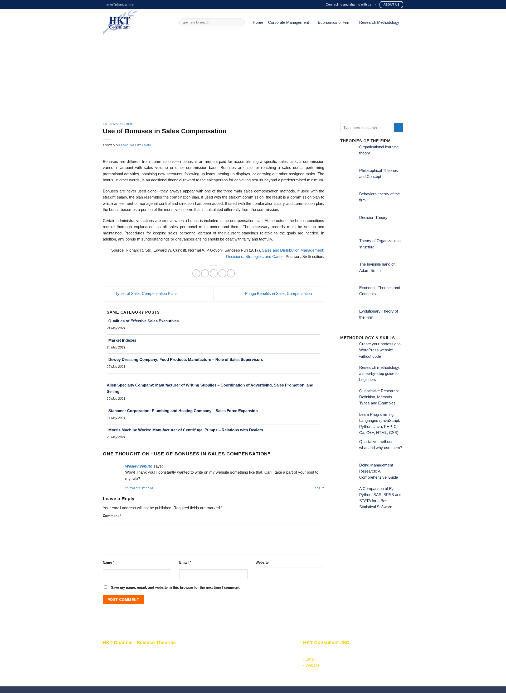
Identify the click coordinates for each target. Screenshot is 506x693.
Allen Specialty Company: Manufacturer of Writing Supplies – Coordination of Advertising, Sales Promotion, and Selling (210, 388)
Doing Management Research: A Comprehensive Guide (378, 471)
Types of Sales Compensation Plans (146, 293)
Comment (112, 516)
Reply (319, 488)
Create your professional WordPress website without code (380, 350)
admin (146, 145)
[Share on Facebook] (196, 273)
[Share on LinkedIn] (231, 273)
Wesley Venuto (138, 466)
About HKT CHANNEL (122, 652)
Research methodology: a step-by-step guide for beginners (379, 373)
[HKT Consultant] (137, 22)
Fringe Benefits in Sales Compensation (279, 293)
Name (108, 562)
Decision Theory (373, 217)
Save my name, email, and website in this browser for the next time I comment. (175, 588)
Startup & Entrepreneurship (226, 658)
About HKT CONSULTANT (126, 658)
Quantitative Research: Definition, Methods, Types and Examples (379, 397)
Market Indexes (122, 340)
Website (262, 562)
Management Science (222, 664)
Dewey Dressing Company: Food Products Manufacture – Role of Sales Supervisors (185, 359)
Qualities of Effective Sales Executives (143, 321)
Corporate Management (288, 22)
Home (258, 22)
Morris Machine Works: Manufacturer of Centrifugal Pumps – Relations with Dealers (185, 430)
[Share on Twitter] (205, 273)
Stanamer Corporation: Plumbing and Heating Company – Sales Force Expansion (183, 410)
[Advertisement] (253, 75)
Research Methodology (379, 22)
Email (185, 562)
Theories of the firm (219, 670)
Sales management (118, 123)
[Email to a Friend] (214, 273)
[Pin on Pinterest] (222, 273)
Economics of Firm (334, 22)
